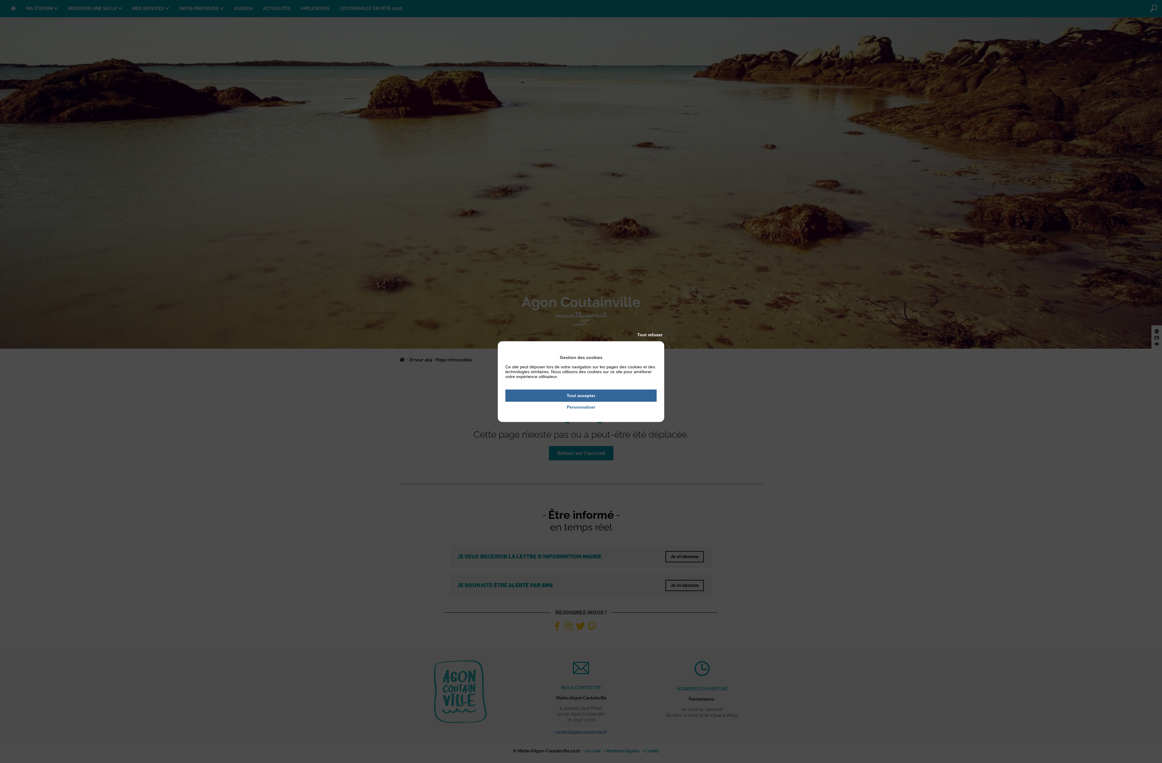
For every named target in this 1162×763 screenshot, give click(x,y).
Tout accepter (581, 395)
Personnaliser (581, 407)
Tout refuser (649, 334)
